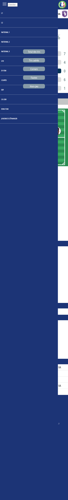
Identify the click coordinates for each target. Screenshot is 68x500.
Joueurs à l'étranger (9, 118)
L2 (2, 22)
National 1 (5, 32)
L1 (2, 13)
